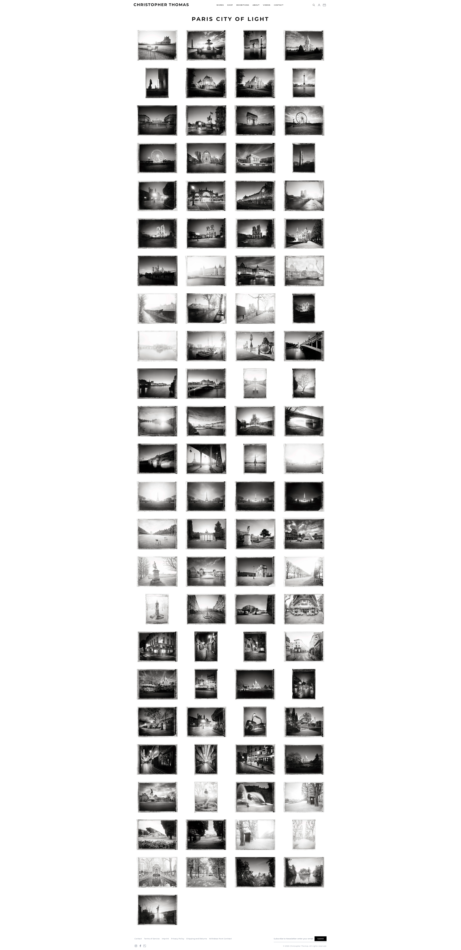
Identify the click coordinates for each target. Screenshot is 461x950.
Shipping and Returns (196, 939)
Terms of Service (152, 939)
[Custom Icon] (144, 946)
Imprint (165, 939)
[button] (313, 5)
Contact (138, 939)
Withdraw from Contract (220, 939)
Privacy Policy (177, 939)
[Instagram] (135, 946)
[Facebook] (140, 946)
